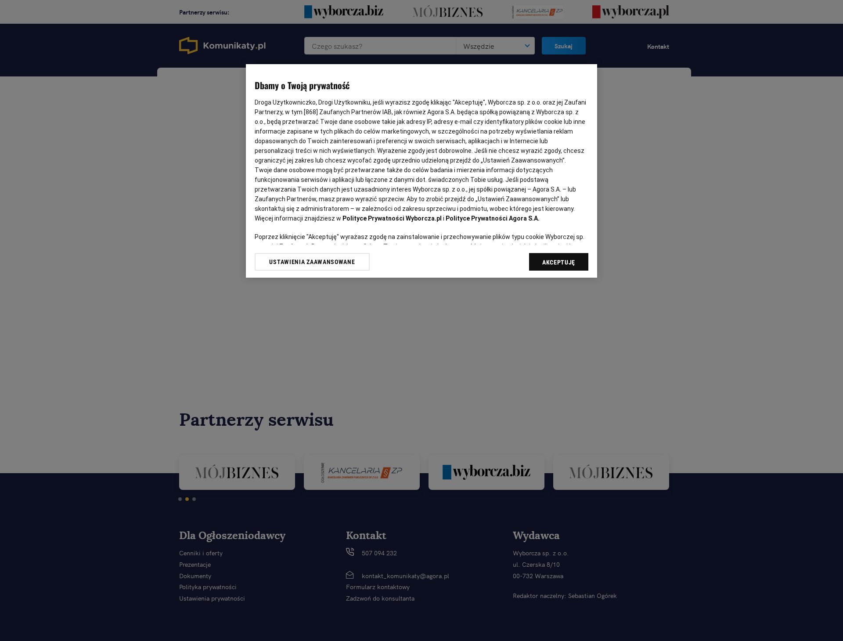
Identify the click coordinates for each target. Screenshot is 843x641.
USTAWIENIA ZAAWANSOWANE (312, 261)
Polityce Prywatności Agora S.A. (493, 218)
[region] (421, 171)
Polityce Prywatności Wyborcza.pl (392, 218)
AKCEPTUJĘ (558, 262)
